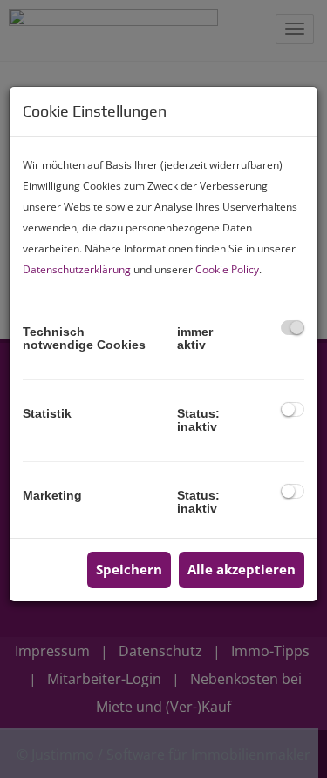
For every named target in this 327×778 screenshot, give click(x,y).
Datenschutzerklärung (77, 269)
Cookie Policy (227, 269)
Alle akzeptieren (241, 569)
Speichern (129, 569)
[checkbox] (292, 327)
